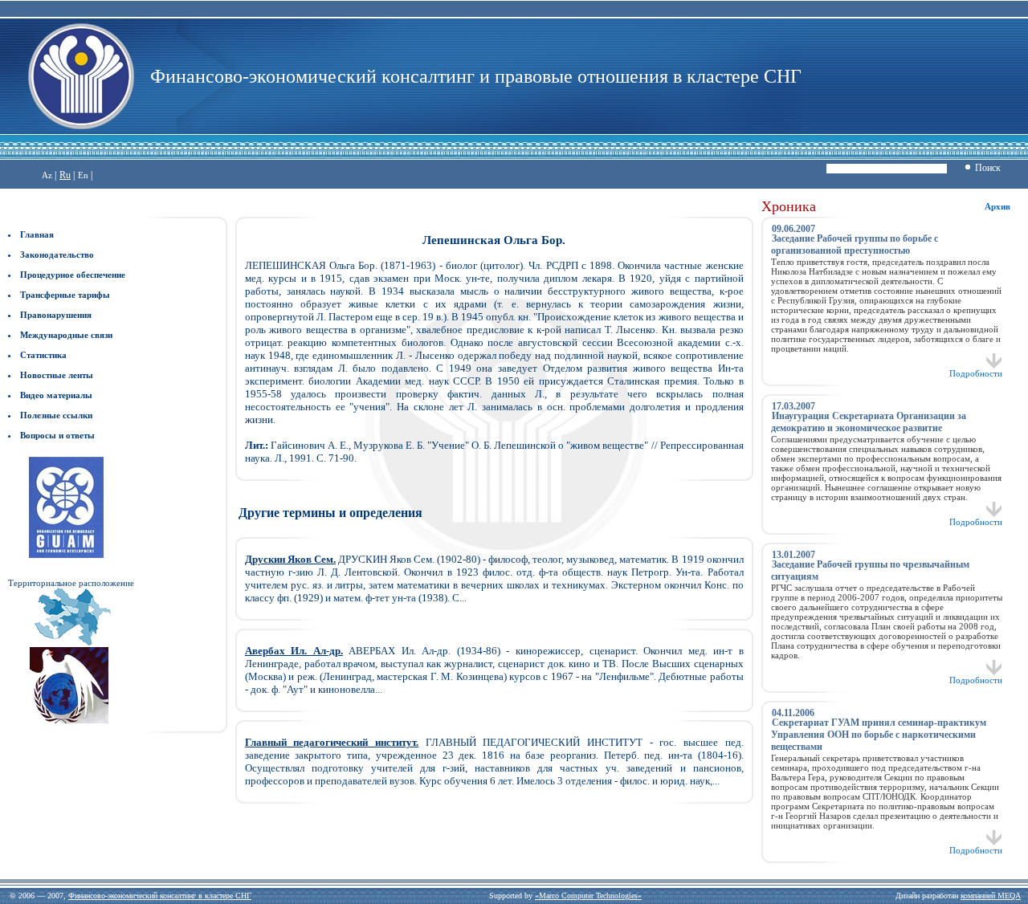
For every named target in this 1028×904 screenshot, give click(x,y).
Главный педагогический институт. (331, 742)
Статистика (43, 355)
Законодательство (57, 254)
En (83, 175)
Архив (997, 206)
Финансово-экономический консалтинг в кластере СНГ (159, 895)
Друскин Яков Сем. (290, 559)
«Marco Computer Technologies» (588, 895)
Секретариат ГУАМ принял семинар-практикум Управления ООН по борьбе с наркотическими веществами (878, 734)
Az (47, 175)
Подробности (975, 373)
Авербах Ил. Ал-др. (294, 651)
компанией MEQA (991, 895)
